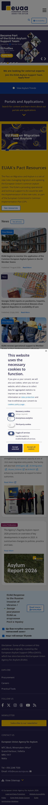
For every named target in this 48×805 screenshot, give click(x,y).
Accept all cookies (31, 448)
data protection (27, 397)
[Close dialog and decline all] (46, 350)
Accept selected (15, 448)
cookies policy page (16, 404)
